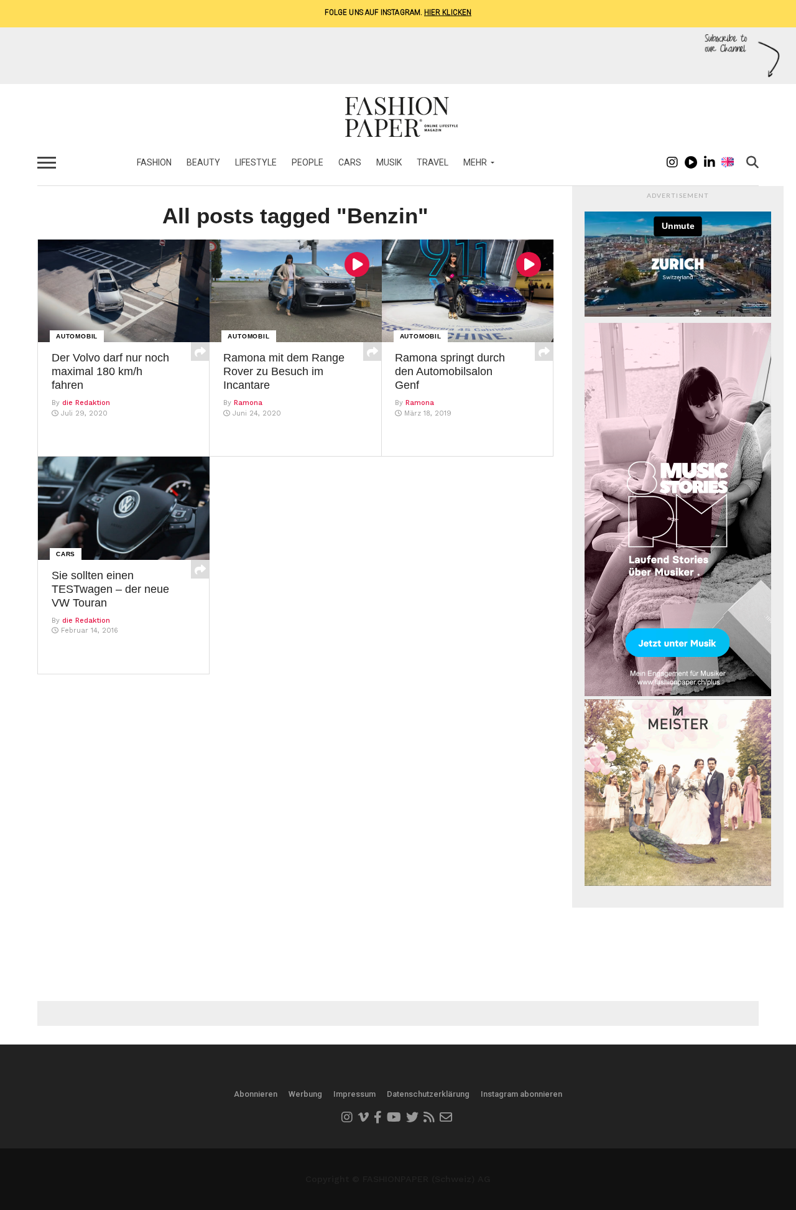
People (307, 162)
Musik (389, 162)
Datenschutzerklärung (428, 1094)
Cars (349, 162)
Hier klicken (447, 12)
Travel (432, 162)
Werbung (305, 1094)
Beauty (203, 162)
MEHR (475, 162)
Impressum (354, 1094)
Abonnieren (255, 1094)
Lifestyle (256, 162)
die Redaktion (86, 403)
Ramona (248, 403)
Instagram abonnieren (521, 1094)
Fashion (154, 162)
